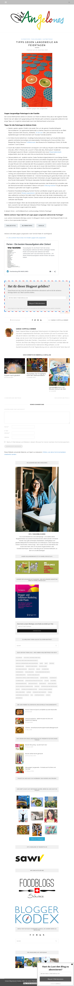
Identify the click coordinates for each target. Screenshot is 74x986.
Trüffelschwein (31, 142)
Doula (41, 225)
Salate (18, 689)
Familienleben (36, 39)
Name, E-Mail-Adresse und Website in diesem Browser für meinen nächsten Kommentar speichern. (38, 442)
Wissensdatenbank (55, 152)
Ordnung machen (49, 185)
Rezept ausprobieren (28, 193)
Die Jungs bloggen (21, 669)
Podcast (37, 686)
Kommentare (15, 320)
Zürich (48, 695)
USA (32, 695)
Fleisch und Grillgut (33, 674)
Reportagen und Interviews (49, 686)
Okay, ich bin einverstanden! (30, 983)
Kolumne (53, 680)
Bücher (52, 663)
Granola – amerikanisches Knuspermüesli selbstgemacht (41, 727)
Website (6, 437)
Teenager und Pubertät (39, 692)
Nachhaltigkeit (33, 683)
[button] (23, 802)
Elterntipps (25, 39)
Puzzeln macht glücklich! (12, 375)
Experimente (19, 672)
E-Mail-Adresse (7, 432)
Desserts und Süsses (31, 666)
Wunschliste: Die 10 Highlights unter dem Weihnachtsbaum (36, 374)
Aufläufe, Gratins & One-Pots (32, 657)
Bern (41, 663)
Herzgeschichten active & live (34, 680)
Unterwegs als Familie (22, 695)
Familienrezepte (20, 674)
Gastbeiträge (48, 39)
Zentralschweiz (39, 695)
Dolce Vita (11, 225)
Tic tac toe (39, 132)
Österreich (19, 697)
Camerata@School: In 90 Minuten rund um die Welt (57, 388)
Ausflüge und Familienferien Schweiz (27, 660)
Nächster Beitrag (62, 398)
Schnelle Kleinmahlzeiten (29, 689)
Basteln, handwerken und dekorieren (27, 663)
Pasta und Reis (52, 683)
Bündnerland (20, 666)
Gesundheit (53, 677)
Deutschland (43, 666)
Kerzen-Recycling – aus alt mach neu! (36, 744)
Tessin (50, 692)
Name (6, 426)
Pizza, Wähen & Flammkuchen (24, 686)
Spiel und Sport (20, 692)
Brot (46, 663)
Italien (47, 680)
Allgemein (19, 657)
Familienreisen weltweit (43, 672)
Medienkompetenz (21, 683)
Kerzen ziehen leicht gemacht (34, 753)
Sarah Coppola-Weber (59, 320)
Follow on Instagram (37, 839)
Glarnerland (19, 680)
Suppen (29, 692)
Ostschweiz (42, 683)
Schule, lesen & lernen (45, 689)
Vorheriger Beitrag (13, 398)
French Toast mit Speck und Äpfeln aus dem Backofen (41, 709)
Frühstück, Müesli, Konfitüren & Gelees (27, 677)
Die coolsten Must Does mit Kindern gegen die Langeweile (26, 238)
